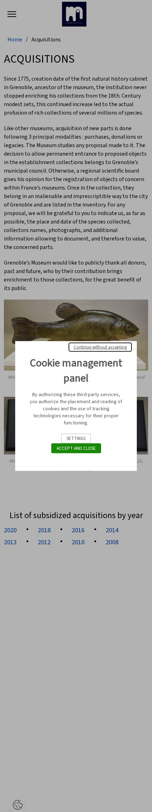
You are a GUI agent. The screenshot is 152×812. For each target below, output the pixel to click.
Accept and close (76, 448)
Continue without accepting (100, 347)
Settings (76, 438)
